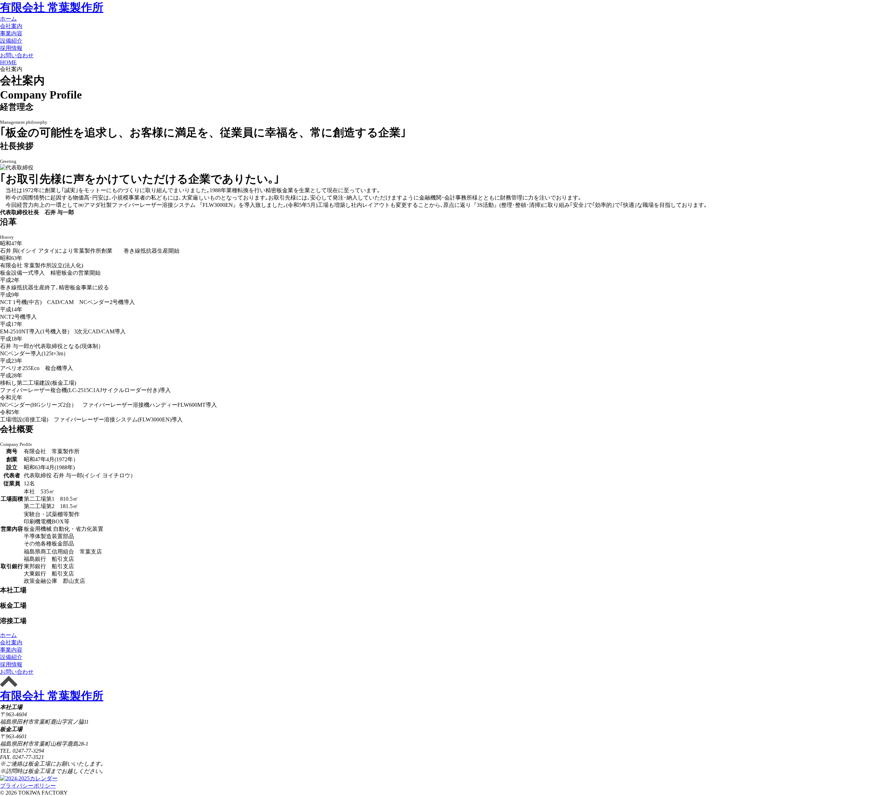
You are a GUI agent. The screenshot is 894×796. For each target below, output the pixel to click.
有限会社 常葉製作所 (51, 7)
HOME (8, 62)
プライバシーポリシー (28, 786)
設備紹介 (11, 41)
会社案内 (11, 26)
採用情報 (11, 48)
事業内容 (11, 33)
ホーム (8, 19)
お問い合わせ (17, 55)
